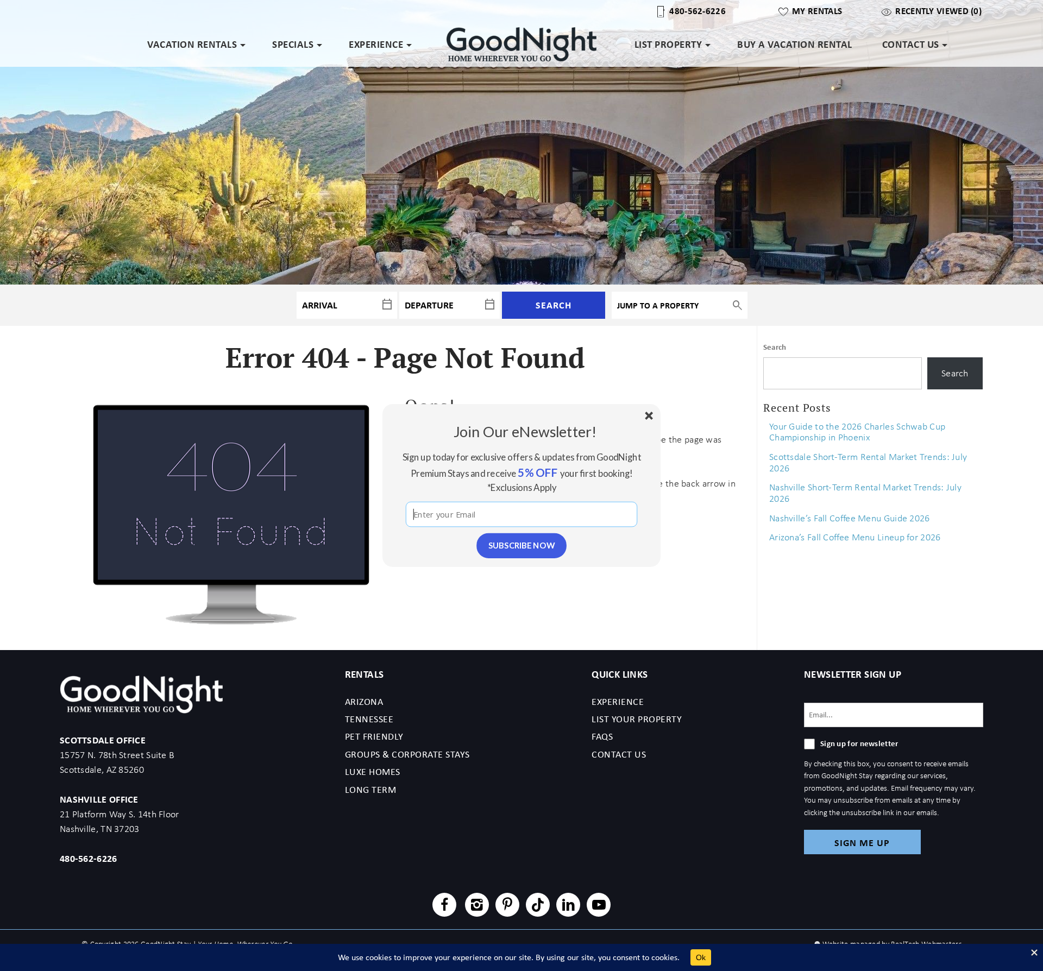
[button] (525, 431)
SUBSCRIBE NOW (521, 545)
